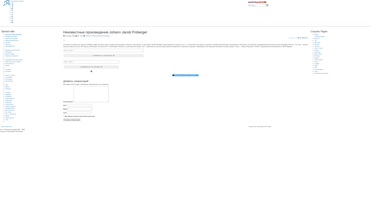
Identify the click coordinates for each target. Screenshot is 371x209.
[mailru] (12, 14)
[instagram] (12, 18)
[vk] (12, 7)
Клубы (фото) (9, 118)
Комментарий (68, 102)
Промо (7, 65)
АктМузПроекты (10, 108)
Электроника (318, 60)
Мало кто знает (10, 75)
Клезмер (317, 56)
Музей (7, 116)
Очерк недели (9, 98)
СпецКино (8, 96)
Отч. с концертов (10, 114)
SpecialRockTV (10, 46)
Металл (316, 44)
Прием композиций (11, 38)
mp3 (6, 85)
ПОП (315, 65)
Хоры (316, 71)
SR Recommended (11, 36)
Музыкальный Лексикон (12, 50)
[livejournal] (12, 13)
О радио (8, 69)
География (8, 77)
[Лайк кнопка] (64, 40)
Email (65, 109)
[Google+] (300, 38)
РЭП (315, 67)
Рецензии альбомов (11, 56)
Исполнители (9, 63)
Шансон (317, 38)
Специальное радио (17, 1)
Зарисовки (8, 100)
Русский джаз (318, 69)
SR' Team (80, 36)
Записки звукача (10, 106)
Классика (317, 52)
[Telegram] (12, 5)
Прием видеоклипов (11, 40)
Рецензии (8, 102)
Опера (316, 50)
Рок (315, 40)
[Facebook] (297, 38)
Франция (317, 42)
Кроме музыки (9, 110)
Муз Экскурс (9, 81)
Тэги (6, 120)
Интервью (8, 52)
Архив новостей (6, 126)
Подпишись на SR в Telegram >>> (186, 75)
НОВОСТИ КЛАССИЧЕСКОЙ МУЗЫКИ (97, 36)
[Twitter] (12, 3)
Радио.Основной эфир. (319, 35)
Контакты (8, 71)
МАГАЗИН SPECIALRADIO (13, 34)
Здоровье (8, 94)
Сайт (65, 113)
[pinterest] (12, 20)
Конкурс (7, 42)
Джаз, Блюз (318, 54)
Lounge (316, 63)
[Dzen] (12, 9)
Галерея (8, 92)
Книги (316, 62)
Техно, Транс (318, 48)
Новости (8, 44)
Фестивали (8, 79)
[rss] (12, 22)
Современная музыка (321, 73)
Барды (316, 58)
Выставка (8, 112)
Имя (65, 105)
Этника (316, 46)
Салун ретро (9, 104)
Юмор (7, 87)
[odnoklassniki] (12, 11)
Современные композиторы (14, 60)
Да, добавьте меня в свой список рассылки (80, 116)
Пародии (8, 89)
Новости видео (10, 54)
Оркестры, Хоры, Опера (13, 62)
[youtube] (12, 16)
